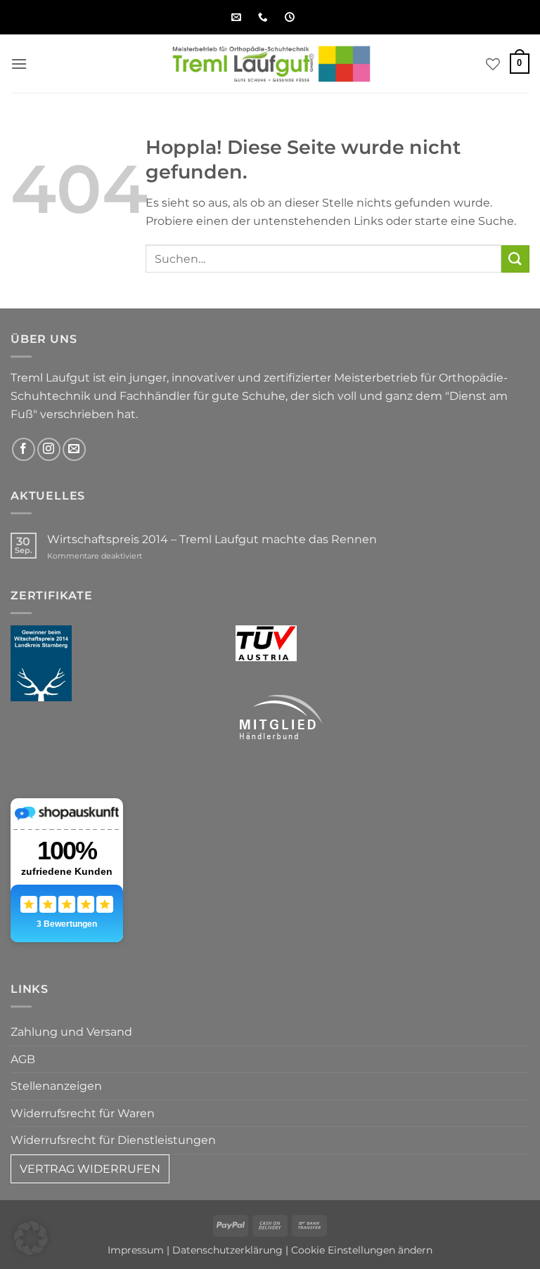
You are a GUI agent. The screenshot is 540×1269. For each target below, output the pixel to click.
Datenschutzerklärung (227, 1250)
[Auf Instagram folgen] (48, 449)
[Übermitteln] (515, 259)
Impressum (136, 1250)
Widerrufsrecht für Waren (83, 1113)
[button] (19, 63)
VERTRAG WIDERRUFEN (90, 1169)
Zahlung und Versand (71, 1032)
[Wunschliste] (493, 63)
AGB (23, 1059)
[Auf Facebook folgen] (23, 449)
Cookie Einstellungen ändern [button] (361, 1250)
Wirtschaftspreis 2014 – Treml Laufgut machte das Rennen (212, 539)
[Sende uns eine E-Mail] (74, 449)
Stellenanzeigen (56, 1086)
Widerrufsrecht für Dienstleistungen (113, 1140)
